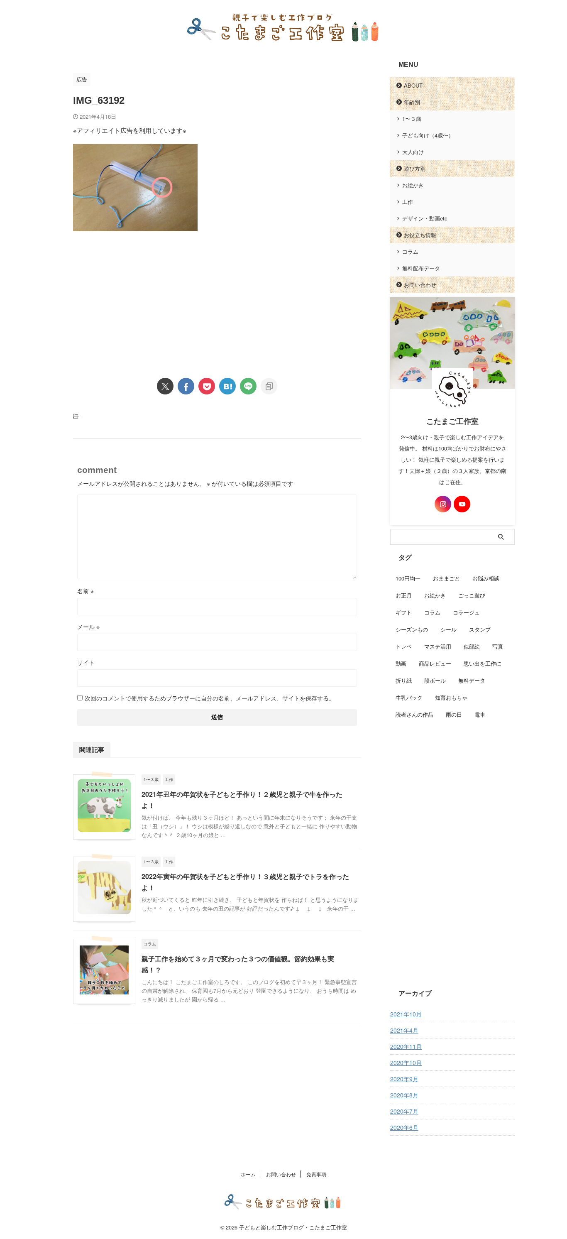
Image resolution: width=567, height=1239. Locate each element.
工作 (407, 202)
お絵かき (413, 185)
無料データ (471, 680)
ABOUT (413, 85)
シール (448, 629)
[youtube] (462, 504)
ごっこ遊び (471, 595)
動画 (401, 663)
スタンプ (480, 629)
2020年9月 (404, 1079)
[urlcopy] (269, 386)
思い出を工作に (482, 663)
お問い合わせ (420, 285)
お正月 (404, 595)
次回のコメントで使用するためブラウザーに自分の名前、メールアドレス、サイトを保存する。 (210, 698)
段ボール (435, 680)
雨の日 (454, 714)
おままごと (446, 578)
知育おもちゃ (451, 697)
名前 (85, 591)
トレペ (404, 646)
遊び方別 (414, 168)
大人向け (413, 152)
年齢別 (412, 102)
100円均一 (408, 578)
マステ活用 (437, 646)
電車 (479, 714)
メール (88, 626)
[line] (248, 386)
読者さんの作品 (414, 714)
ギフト (404, 612)
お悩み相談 (485, 578)
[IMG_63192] (227, 386)
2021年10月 (406, 1014)
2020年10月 (406, 1062)
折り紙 (404, 680)
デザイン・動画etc (424, 218)
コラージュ (466, 612)
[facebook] (186, 386)
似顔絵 (472, 646)
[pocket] (206, 386)
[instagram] (443, 504)
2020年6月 (404, 1127)
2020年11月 (406, 1046)
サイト (86, 662)
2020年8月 (404, 1095)
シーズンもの (412, 629)
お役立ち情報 (420, 235)
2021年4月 (404, 1030)
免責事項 (316, 1174)
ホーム (248, 1174)
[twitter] (165, 386)
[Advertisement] (143, 298)
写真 (497, 646)
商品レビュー (435, 663)
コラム (410, 251)
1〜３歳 (411, 118)
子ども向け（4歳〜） (428, 135)
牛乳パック (409, 697)
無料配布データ (421, 268)
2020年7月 (404, 1111)
